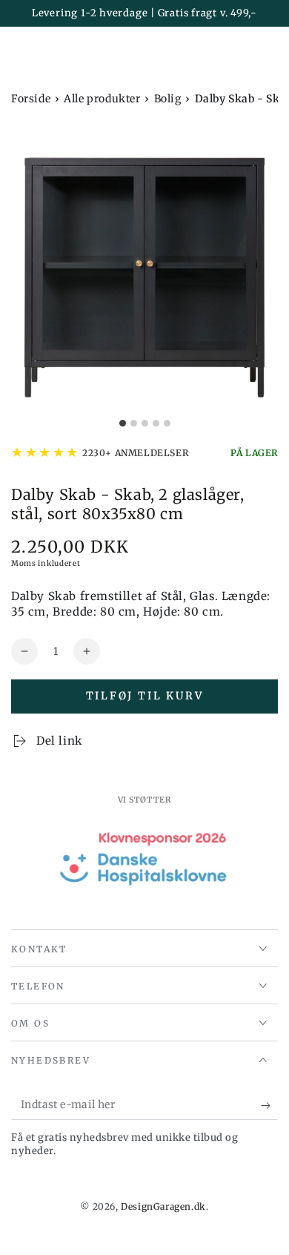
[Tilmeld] (269, 1105)
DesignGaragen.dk (163, 1206)
